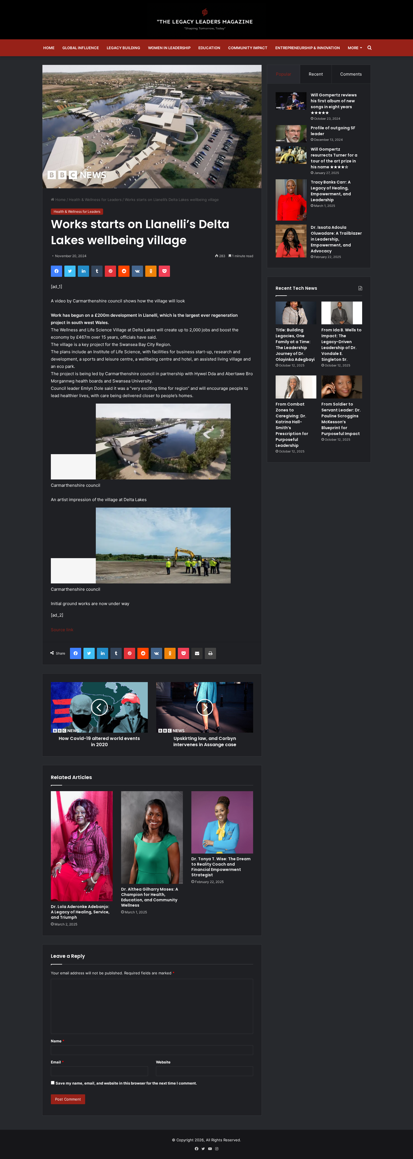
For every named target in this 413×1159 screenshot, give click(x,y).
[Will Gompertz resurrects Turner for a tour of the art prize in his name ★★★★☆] (291, 155)
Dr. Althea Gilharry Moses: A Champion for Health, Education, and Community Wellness (149, 897)
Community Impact (247, 48)
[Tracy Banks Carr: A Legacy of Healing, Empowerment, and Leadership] (291, 200)
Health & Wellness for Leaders (95, 199)
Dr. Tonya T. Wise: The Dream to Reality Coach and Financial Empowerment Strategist (221, 867)
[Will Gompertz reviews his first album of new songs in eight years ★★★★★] (291, 101)
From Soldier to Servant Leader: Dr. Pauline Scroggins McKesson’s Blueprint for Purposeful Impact (341, 418)
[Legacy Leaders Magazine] (206, 20)
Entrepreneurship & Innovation (307, 48)
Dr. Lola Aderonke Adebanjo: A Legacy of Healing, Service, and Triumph (80, 912)
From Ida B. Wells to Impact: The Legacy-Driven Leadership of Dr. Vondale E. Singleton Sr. (341, 344)
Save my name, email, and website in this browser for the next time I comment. (126, 1083)
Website (163, 1062)
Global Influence (80, 48)
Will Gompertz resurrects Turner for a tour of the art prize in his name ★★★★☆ (334, 158)
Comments (351, 74)
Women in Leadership (169, 48)
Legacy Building (123, 48)
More (353, 48)
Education (209, 48)
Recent (316, 74)
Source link (62, 629)
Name (57, 1041)
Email (57, 1062)
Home (49, 48)
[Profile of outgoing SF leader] (291, 133)
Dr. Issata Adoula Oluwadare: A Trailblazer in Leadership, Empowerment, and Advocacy (336, 239)
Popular (283, 74)
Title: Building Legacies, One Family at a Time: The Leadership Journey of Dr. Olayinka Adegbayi (295, 344)
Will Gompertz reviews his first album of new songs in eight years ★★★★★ (334, 104)
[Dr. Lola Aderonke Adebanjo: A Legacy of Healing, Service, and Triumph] (82, 846)
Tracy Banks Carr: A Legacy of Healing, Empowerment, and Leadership (331, 191)
